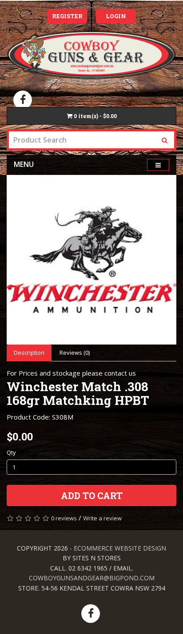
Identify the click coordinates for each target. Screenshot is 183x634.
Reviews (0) (75, 353)
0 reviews (64, 518)
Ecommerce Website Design (120, 548)
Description (29, 353)
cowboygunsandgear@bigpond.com (92, 578)
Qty (11, 452)
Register (67, 16)
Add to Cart (92, 495)
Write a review (102, 518)
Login (116, 16)
